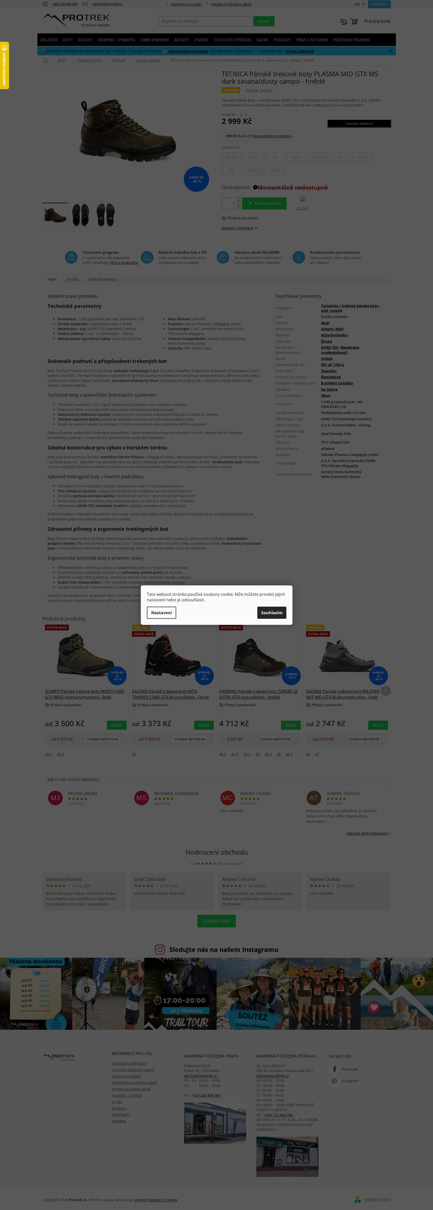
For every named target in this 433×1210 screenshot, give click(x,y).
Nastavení (161, 612)
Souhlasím (272, 612)
